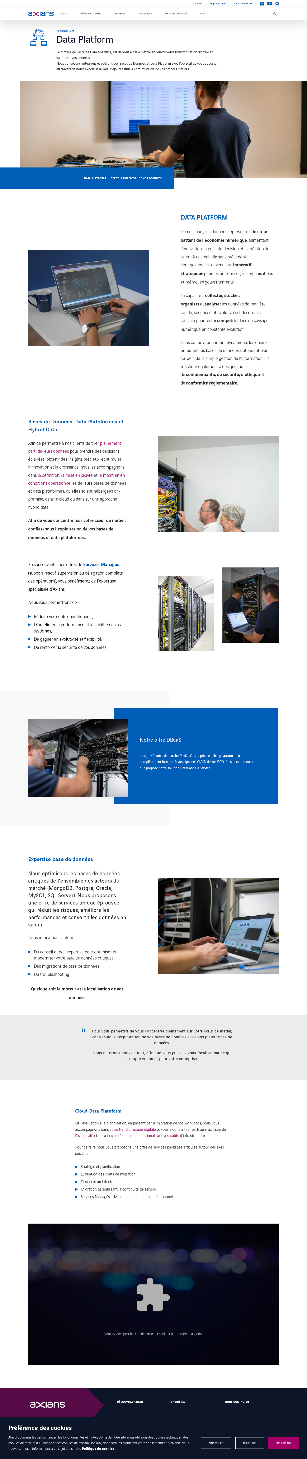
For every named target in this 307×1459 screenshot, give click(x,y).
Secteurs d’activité (176, 13)
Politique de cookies (98, 1448)
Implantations (218, 3)
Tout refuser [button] (249, 1442)
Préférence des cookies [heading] (40, 1428)
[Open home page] (41, 14)
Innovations (145, 13)
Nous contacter (243, 3)
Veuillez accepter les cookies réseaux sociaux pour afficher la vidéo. (153, 1333)
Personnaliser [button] (216, 1442)
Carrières (197, 3)
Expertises (119, 13)
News (203, 13)
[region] (153, 756)
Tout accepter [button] (283, 1442)
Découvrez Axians (90, 13)
